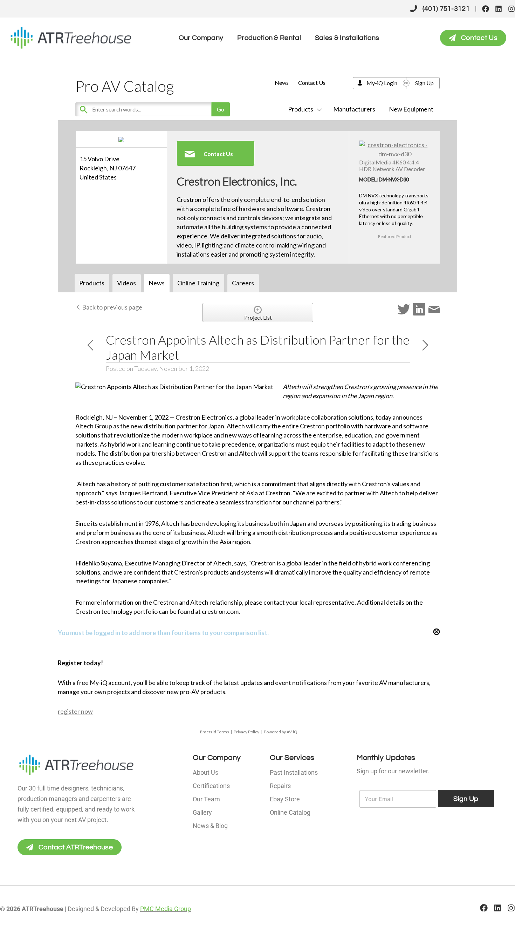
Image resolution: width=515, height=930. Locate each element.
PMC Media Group (165, 908)
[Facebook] (485, 8)
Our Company (201, 37)
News (282, 82)
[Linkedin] (498, 8)
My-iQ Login (381, 83)
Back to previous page (111, 307)
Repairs (280, 785)
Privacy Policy (246, 731)
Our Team (206, 799)
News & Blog (210, 825)
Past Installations (294, 772)
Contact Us (311, 82)
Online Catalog (290, 812)
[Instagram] (511, 8)
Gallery (202, 812)
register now (75, 711)
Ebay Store (285, 799)
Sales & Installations (347, 37)
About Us (205, 772)
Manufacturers (354, 109)
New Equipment (411, 109)
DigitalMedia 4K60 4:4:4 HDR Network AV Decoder (392, 165)
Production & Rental (269, 37)
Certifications (211, 785)
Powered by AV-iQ (280, 731)
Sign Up (424, 83)
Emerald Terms (214, 731)
